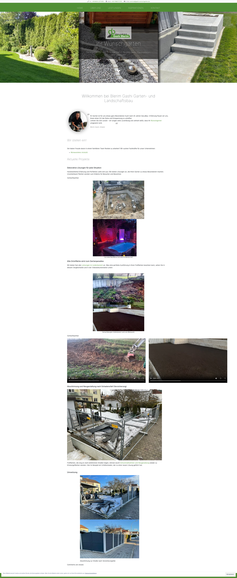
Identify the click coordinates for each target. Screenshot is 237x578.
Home (80, 8)
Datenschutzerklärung (91, 573)
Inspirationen (135, 8)
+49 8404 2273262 (98, 1)
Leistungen (114, 8)
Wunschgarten (156, 121)
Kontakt (155, 8)
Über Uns (95, 8)
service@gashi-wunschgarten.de (140, 1)
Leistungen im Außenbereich (92, 265)
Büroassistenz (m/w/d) (79, 152)
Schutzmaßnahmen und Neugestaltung (134, 463)
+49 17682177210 (116, 1)
